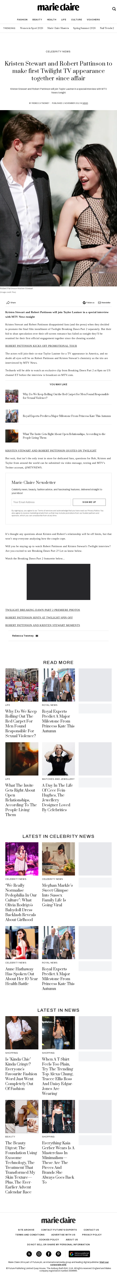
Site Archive (26, 1230)
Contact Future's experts (59, 1230)
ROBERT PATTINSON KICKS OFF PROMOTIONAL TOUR (41, 345)
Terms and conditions (30, 1235)
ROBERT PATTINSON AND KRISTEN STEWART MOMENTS (42, 625)
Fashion (22, 20)
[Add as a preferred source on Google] (88, 1254)
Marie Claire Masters (58, 28)
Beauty (37, 20)
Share (13, 303)
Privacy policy (92, 1235)
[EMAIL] (37, 636)
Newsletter (106, 303)
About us (72, 1240)
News (85, 103)
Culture (76, 20)
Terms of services (45, 511)
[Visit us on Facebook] (48, 1254)
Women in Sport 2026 (31, 28)
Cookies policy (49, 1240)
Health (51, 20)
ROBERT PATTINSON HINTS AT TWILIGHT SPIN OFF (39, 617)
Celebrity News (58, 51)
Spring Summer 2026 (84, 28)
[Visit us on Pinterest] (58, 1254)
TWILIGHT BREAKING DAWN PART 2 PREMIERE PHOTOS (42, 609)
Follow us (90, 303)
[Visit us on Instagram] (39, 1254)
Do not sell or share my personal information (58, 1244)
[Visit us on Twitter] (29, 1254)
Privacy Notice (94, 511)
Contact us (91, 1230)
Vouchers (93, 20)
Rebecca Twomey (40, 103)
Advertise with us (63, 1235)
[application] (58, 582)
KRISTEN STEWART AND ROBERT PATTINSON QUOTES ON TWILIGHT (51, 450)
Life (63, 20)
